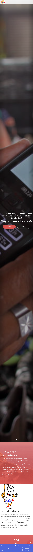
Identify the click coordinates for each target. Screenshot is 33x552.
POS (23, 224)
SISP (7, 475)
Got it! (27, 550)
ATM (9, 224)
